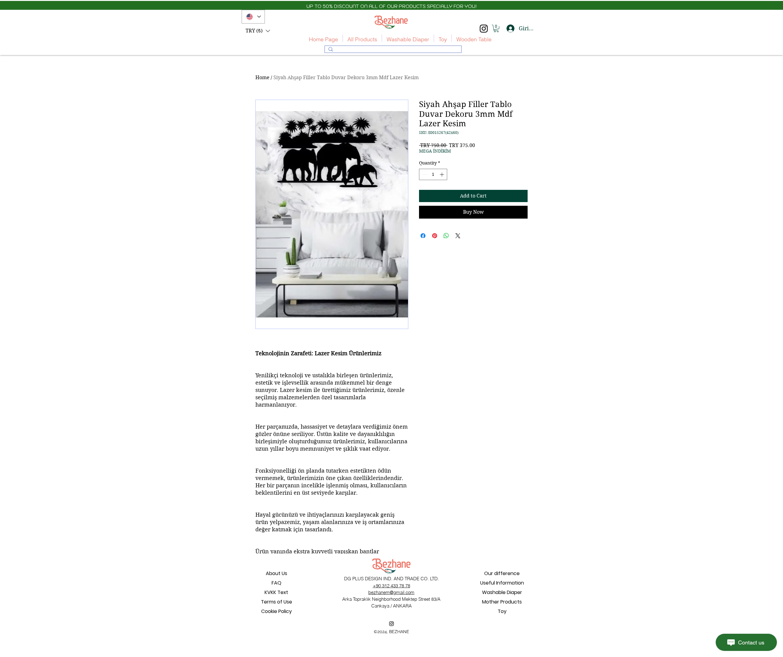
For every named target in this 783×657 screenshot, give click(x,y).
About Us (276, 573)
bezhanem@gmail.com (391, 592)
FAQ (276, 582)
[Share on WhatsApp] (446, 235)
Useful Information (502, 582)
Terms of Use (276, 601)
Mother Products (502, 601)
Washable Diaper (502, 592)
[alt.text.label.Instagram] (483, 28)
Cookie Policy (276, 611)
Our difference (502, 573)
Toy (502, 611)
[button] (258, 31)
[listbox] (258, 31)
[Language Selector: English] (253, 17)
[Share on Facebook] (423, 235)
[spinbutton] (433, 174)
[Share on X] (458, 235)
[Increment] (442, 174)
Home (262, 77)
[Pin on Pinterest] (434, 235)
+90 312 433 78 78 (391, 586)
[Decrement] (424, 174)
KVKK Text (276, 592)
